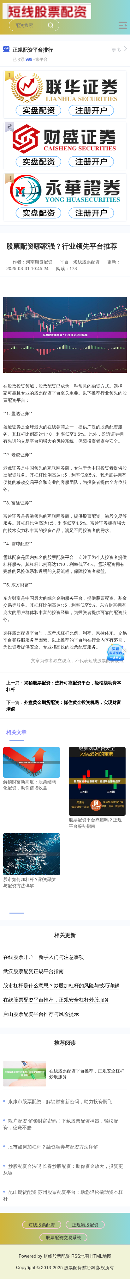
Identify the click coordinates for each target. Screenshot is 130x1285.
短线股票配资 (41, 1224)
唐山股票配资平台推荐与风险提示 (41, 1013)
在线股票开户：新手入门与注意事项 (43, 956)
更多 (116, 49)
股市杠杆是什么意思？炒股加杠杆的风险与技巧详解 (61, 985)
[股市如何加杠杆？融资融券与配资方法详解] (31, 854)
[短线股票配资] (47, 10)
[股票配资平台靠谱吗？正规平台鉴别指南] (97, 780)
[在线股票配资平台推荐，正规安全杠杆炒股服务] (24, 1074)
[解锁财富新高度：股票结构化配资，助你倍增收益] (31, 761)
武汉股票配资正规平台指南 (33, 971)
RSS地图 (80, 1256)
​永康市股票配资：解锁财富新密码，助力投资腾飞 (60, 1101)
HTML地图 (100, 1256)
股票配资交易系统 (63, 1237)
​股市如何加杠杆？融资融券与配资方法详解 (53, 1146)
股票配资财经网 (79, 1267)
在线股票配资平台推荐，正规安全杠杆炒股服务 (56, 999)
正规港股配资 (85, 1224)
